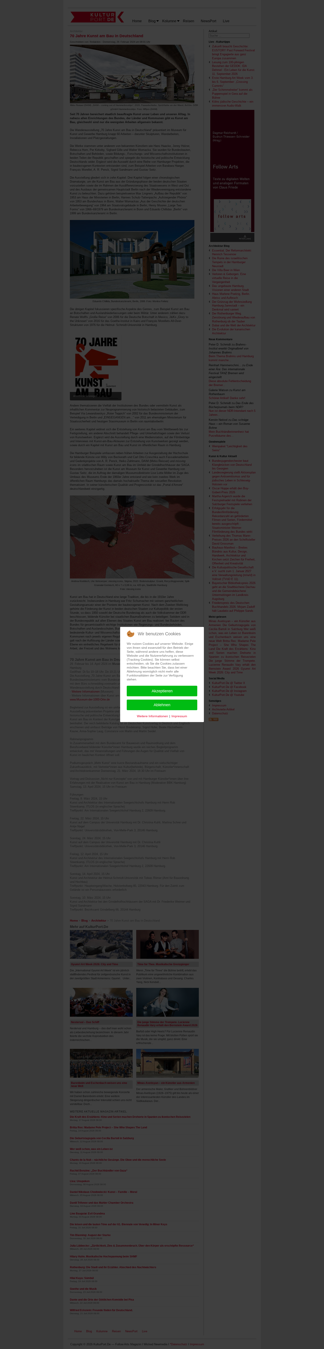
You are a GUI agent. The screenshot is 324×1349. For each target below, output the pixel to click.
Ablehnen (162, 705)
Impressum (179, 716)
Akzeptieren (162, 691)
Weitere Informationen (152, 716)
